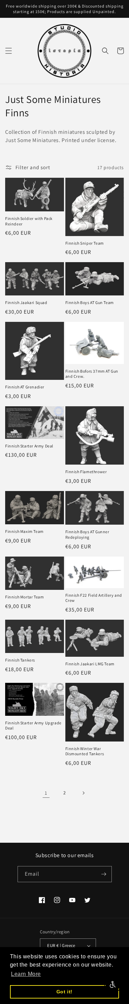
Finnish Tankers (20, 660)
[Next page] (83, 793)
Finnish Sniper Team (84, 243)
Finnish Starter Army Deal (29, 445)
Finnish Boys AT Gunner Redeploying (87, 534)
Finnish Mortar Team (24, 596)
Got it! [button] (64, 991)
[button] (8, 50)
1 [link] (46, 793)
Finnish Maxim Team (24, 531)
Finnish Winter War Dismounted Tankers (84, 751)
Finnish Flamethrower (86, 471)
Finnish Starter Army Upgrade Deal (33, 725)
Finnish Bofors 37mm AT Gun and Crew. (92, 374)
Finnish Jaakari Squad (26, 302)
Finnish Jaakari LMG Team (90, 663)
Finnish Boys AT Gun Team (89, 302)
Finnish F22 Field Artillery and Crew (93, 598)
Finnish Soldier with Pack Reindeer (29, 221)
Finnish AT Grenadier (24, 386)
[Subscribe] (103, 874)
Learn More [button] (26, 974)
